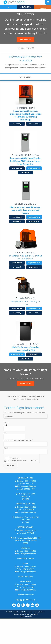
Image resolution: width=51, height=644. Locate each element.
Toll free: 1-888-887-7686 (26, 481)
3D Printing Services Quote (25, 6)
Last (5, 432)
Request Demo (33, 168)
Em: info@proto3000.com (26, 486)
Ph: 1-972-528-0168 (26, 569)
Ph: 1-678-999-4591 (26, 533)
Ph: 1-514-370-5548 (26, 509)
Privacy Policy (39, 612)
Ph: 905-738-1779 (26, 483)
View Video (16, 168)
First (5, 425)
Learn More (33, 124)
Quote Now (25, 39)
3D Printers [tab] (25, 77)
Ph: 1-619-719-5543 (26, 587)
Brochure (16, 124)
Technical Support (42, 7)
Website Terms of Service (21, 614)
